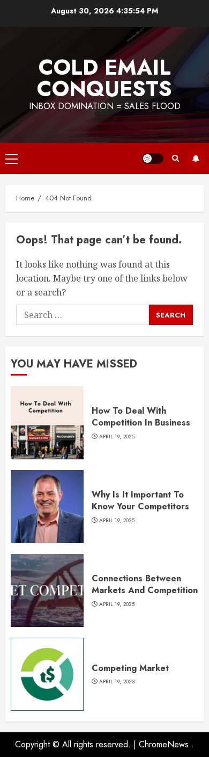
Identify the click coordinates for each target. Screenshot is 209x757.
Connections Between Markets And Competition (145, 584)
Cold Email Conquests (104, 78)
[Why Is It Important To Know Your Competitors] (47, 506)
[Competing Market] (47, 674)
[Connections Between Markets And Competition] (47, 590)
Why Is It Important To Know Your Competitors (140, 500)
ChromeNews (164, 744)
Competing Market (130, 668)
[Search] (175, 158)
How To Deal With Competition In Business (141, 417)
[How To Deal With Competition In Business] (47, 422)
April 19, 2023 (117, 682)
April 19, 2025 (117, 437)
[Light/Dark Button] (152, 158)
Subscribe (196, 158)
